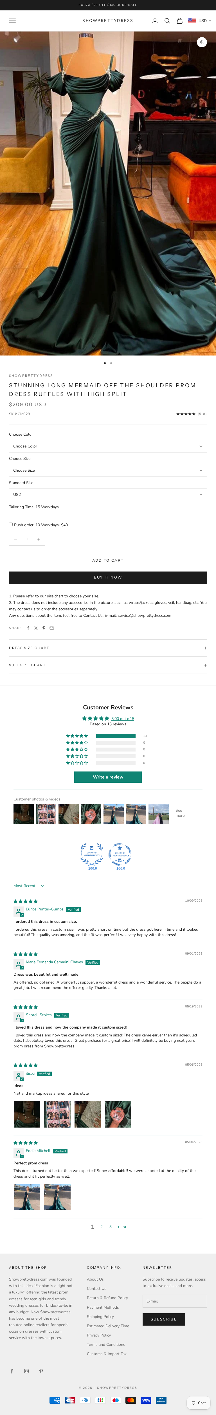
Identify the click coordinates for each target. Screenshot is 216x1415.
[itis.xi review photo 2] (57, 1114)
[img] (26, 901)
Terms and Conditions (106, 1344)
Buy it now (108, 577)
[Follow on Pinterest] (41, 1371)
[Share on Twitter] (36, 628)
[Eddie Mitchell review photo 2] (57, 1197)
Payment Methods (103, 1307)
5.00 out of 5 (122, 718)
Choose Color (21, 434)
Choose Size (19, 458)
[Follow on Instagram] (26, 1371)
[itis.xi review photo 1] (27, 1114)
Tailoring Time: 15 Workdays (34, 507)
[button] (77, 736)
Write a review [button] (108, 777)
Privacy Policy (99, 1335)
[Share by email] (52, 628)
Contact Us (96, 1288)
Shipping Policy (100, 1316)
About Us (95, 1279)
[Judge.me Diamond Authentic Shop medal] (91, 854)
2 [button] (101, 1226)
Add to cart (108, 560)
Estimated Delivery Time (108, 1326)
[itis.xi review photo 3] (87, 1114)
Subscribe (164, 1319)
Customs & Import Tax (107, 1353)
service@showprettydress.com (144, 615)
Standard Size (21, 482)
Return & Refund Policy (107, 1298)
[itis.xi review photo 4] (118, 1114)
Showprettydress (31, 376)
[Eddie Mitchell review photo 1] (27, 1197)
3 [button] (110, 1226)
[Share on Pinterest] (44, 628)
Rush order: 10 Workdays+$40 (41, 525)
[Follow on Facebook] (12, 1371)
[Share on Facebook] (28, 628)
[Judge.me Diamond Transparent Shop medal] (120, 854)
